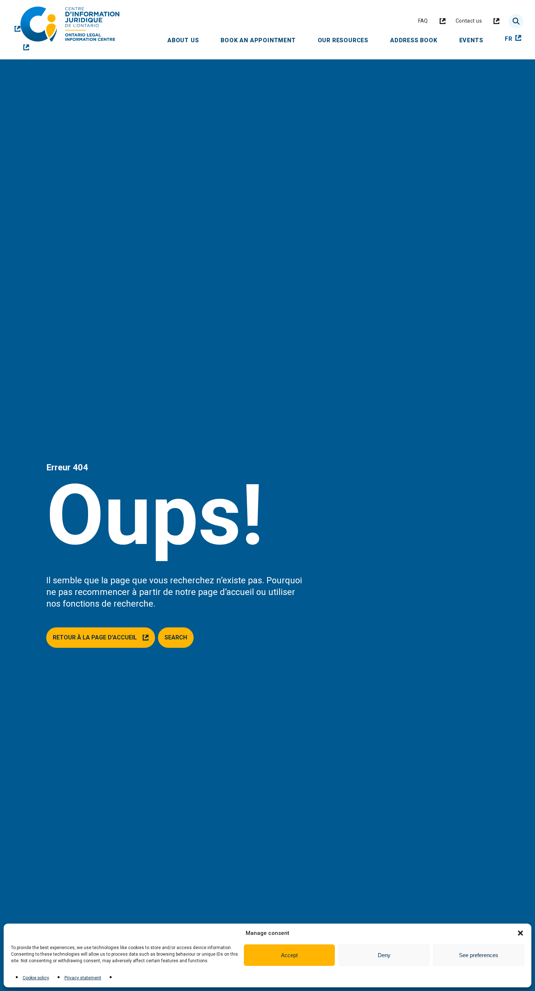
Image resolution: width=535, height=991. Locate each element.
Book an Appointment (263, 40)
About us (188, 40)
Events (476, 40)
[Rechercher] (516, 21)
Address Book (419, 40)
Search (176, 637)
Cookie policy (36, 977)
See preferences (478, 955)
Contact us (478, 23)
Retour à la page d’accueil (95, 641)
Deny (384, 955)
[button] (520, 933)
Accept (289, 955)
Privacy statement (82, 977)
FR (514, 39)
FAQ (432, 23)
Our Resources (348, 40)
